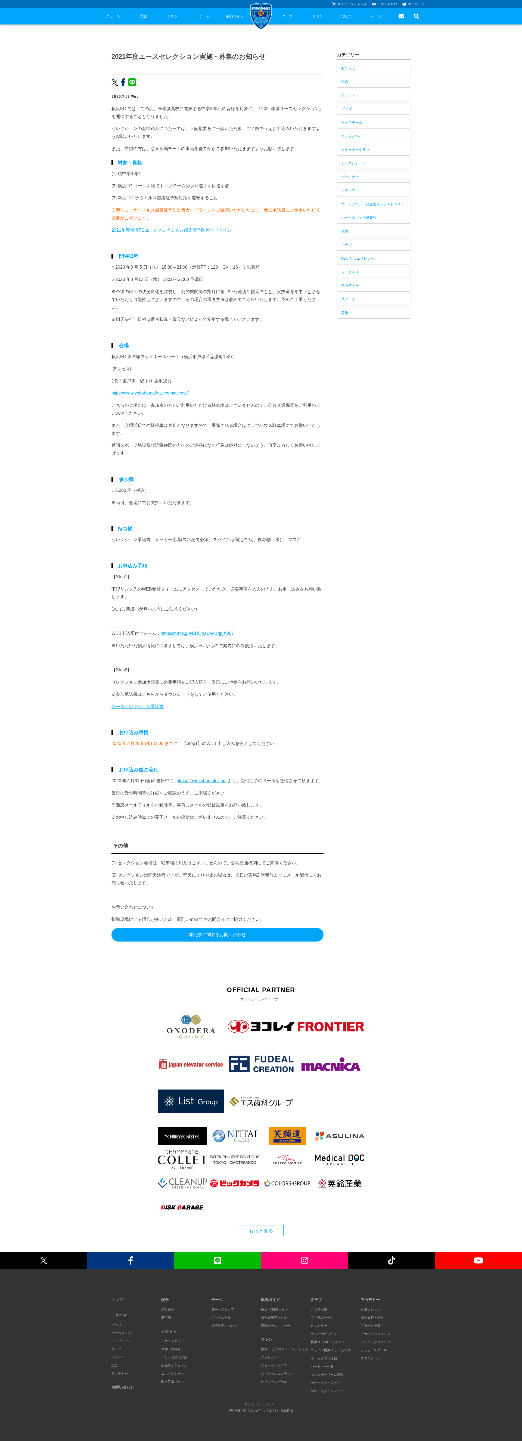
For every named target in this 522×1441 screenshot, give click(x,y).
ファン (317, 16)
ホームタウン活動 (324, 1358)
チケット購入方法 (174, 1357)
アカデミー (348, 16)
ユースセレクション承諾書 (137, 706)
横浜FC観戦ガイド (274, 1309)
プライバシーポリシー (261, 1404)
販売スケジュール (174, 1365)
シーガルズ (350, 272)
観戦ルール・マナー (275, 1326)
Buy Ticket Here (173, 1382)
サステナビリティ (324, 1334)
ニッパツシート (172, 1373)
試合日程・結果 (372, 1317)
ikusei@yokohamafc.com (202, 780)
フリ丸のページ (322, 1317)
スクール (348, 299)
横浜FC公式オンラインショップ (284, 1349)
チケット (174, 16)
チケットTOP (387, 4)
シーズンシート (353, 163)
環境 (344, 231)
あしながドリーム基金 (327, 1375)
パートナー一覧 (322, 1366)
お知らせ (348, 68)
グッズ (346, 109)
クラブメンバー (353, 136)
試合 (143, 16)
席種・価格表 (171, 1349)
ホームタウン (121, 1333)
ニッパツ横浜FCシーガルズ (331, 1350)
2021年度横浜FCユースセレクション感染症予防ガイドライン (171, 230)
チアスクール (370, 1358)
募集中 (346, 313)
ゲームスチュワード (325, 1383)
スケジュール (221, 1317)
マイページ (416, 4)
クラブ (287, 16)
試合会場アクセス (274, 1317)
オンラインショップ (352, 4)
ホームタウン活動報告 (359, 218)
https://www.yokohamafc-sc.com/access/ (150, 393)
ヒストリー (319, 1326)
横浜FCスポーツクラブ (327, 1342)
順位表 (166, 1317)
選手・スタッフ (222, 1309)
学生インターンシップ (327, 1391)
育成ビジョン (370, 1309)
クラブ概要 (319, 1309)
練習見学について (224, 1326)
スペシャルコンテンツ (277, 1373)
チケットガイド (172, 1341)
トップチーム (351, 122)
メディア (348, 190)
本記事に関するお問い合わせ (217, 934)
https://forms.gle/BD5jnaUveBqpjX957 (197, 633)
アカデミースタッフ (375, 1334)
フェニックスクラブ (375, 1342)
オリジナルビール (274, 1382)
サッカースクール (374, 1350)
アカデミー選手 (372, 1326)
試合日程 (167, 1309)
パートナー (378, 16)
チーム (204, 16)
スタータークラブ (355, 150)
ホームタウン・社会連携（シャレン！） (373, 204)
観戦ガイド (235, 16)
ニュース (113, 16)
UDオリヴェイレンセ (357, 258)
